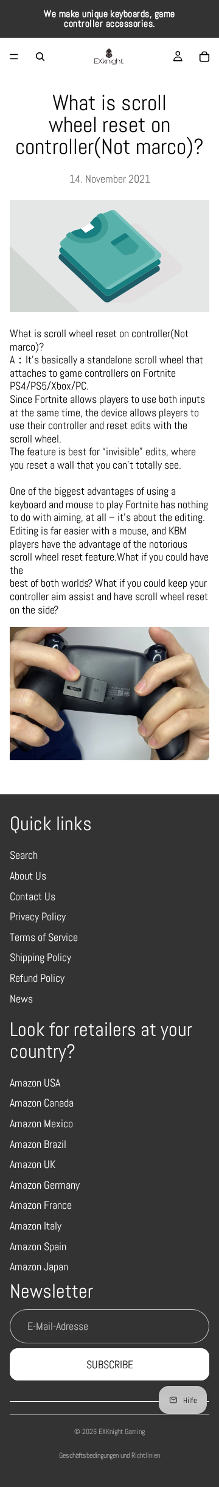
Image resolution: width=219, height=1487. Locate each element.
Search (24, 855)
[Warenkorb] (204, 56)
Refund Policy (37, 978)
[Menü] (14, 57)
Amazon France (41, 1205)
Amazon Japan (39, 1266)
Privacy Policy (38, 916)
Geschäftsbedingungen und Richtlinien (109, 1455)
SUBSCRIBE (109, 1364)
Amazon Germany (45, 1185)
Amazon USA (35, 1083)
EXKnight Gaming (122, 1431)
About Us (28, 876)
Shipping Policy (40, 957)
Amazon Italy (35, 1226)
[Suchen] (40, 56)
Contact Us (32, 896)
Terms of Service (44, 937)
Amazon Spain (38, 1246)
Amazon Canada (42, 1103)
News (21, 999)
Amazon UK (32, 1164)
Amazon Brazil (38, 1144)
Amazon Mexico (41, 1123)
